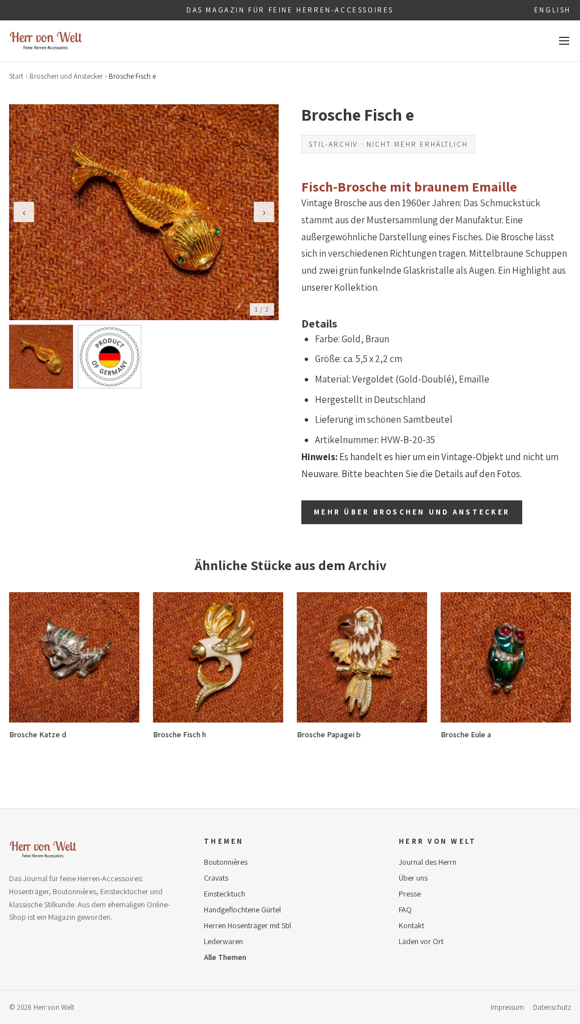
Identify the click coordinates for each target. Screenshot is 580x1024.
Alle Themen (225, 957)
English (552, 10)
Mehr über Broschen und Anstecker (412, 512)
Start (16, 76)
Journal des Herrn (428, 862)
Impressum (507, 1007)
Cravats (216, 878)
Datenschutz (552, 1007)
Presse (410, 894)
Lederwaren (223, 941)
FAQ (405, 909)
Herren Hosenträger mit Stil (247, 925)
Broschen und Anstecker (66, 76)
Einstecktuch (224, 894)
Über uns (413, 878)
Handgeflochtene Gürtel (242, 909)
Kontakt (411, 925)
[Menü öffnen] (564, 40)
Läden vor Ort (421, 941)
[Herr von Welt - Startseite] (46, 41)
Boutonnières (226, 862)
